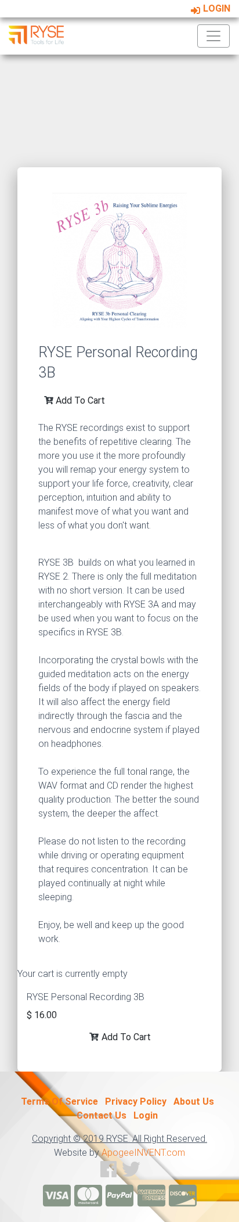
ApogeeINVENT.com (143, 1152)
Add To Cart (79, 400)
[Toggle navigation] (213, 36)
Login (215, 8)
